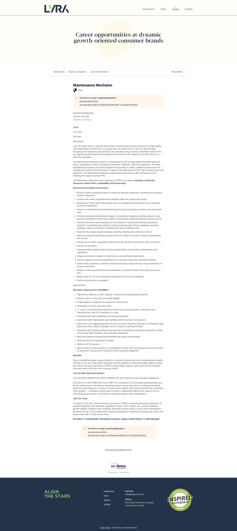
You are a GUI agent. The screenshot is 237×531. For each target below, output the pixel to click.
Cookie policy (124, 472)
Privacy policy (113, 472)
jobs (59, 71)
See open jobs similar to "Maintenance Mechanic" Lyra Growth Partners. (108, 105)
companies (77, 71)
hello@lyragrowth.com (134, 494)
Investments (149, 9)
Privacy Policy (105, 527)
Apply (76, 127)
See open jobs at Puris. (88, 101)
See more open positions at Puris (118, 450)
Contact (189, 9)
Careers (175, 9)
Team (163, 9)
